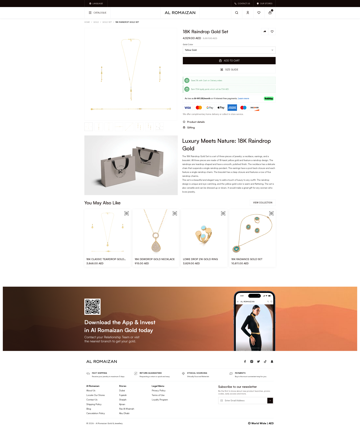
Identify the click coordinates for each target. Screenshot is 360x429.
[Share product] (264, 31)
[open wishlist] (259, 12)
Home (87, 22)
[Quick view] (126, 213)
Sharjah (122, 399)
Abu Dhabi (124, 413)
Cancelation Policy (95, 413)
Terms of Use (158, 395)
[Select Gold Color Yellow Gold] (229, 50)
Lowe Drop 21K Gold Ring (200, 259)
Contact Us (91, 399)
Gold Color (188, 44)
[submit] (270, 400)
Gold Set (107, 22)
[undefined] (245, 361)
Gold (96, 22)
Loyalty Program (160, 399)
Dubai (122, 390)
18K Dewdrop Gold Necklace (155, 259)
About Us (90, 390)
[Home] (180, 12)
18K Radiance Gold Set (246, 259)
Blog (88, 408)
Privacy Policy (159, 390)
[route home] (101, 361)
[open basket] (270, 12)
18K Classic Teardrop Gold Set (105, 259)
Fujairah (123, 395)
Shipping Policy (94, 404)
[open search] (236, 12)
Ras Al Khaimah (126, 408)
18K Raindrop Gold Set (127, 22)
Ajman (122, 404)
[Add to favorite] (272, 31)
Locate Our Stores (95, 395)
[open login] (247, 12)
